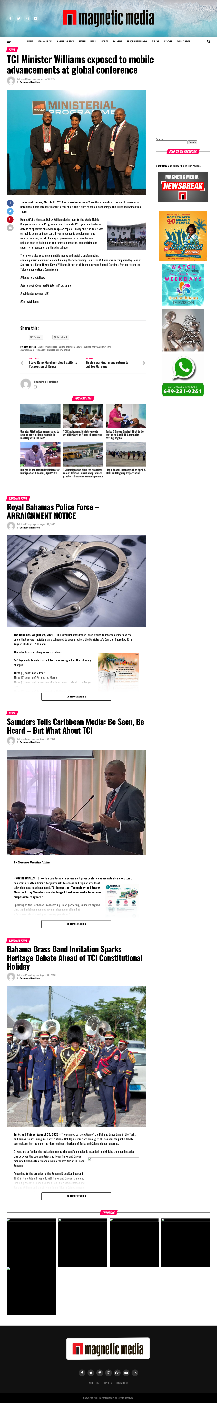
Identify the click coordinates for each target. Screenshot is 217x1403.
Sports (104, 41)
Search (159, 139)
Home (30, 41)
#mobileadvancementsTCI (98, 347)
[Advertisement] (177, 111)
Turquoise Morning (137, 41)
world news (183, 41)
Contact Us (122, 1383)
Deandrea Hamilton (30, 82)
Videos (155, 41)
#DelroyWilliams (48, 347)
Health (82, 41)
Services (107, 1383)
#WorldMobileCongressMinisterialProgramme (46, 350)
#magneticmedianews (71, 347)
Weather (168, 41)
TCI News (117, 41)
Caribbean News (65, 41)
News (93, 41)
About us (94, 1383)
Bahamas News (44, 41)
